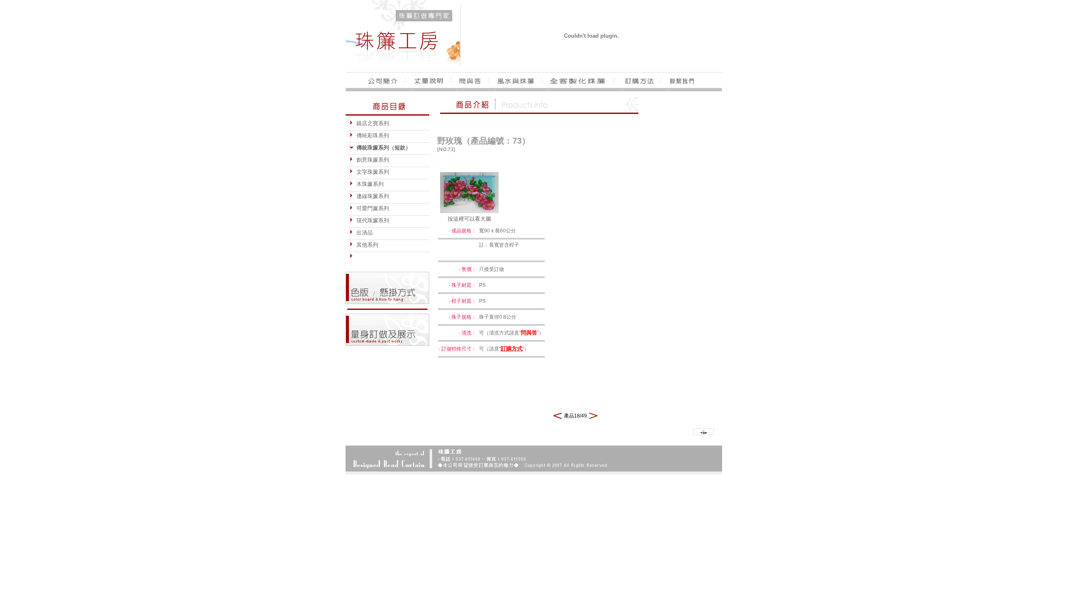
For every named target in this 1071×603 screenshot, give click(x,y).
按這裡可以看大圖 (469, 219)
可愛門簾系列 (372, 208)
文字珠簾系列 (372, 172)
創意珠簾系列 (372, 160)
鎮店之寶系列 (372, 123)
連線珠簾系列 (372, 196)
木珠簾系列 (370, 184)
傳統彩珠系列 (372, 135)
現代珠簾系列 (372, 220)
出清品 (364, 232)
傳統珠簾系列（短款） (383, 147)
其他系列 (367, 245)
